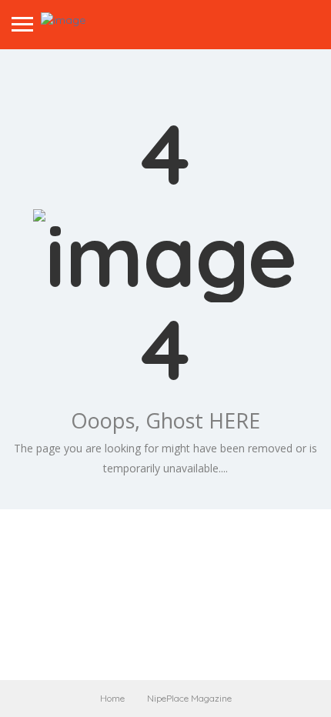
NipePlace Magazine (189, 698)
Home (112, 698)
